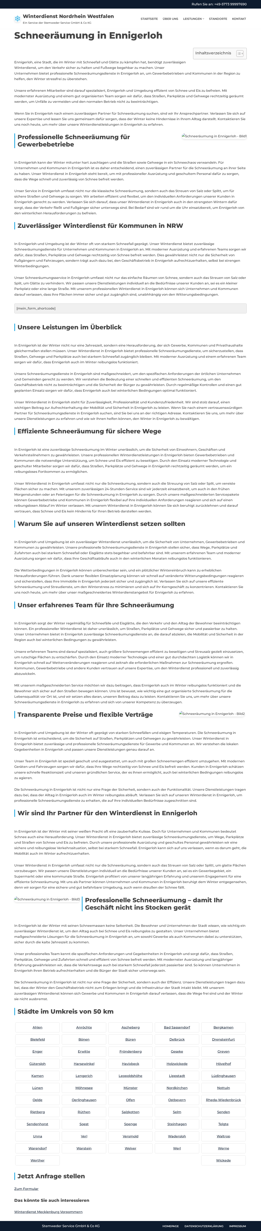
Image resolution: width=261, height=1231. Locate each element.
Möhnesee (84, 1088)
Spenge (130, 1124)
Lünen (37, 1088)
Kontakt (239, 19)
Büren (130, 1039)
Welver (130, 1148)
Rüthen (84, 1112)
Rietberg (37, 1112)
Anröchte (84, 1027)
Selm (177, 1112)
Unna (37, 1136)
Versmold (130, 1136)
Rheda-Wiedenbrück (223, 1100)
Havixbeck (130, 1064)
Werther (38, 1160)
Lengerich (84, 1076)
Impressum (237, 1226)
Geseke (177, 1051)
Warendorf (38, 1148)
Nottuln (223, 1088)
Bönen (84, 1039)
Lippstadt (177, 1076)
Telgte (223, 1124)
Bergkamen (223, 1027)
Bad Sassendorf (177, 1027)
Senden (223, 1112)
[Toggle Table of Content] (237, 53)
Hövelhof (223, 1064)
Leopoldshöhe (130, 1076)
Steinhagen (177, 1124)
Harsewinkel (84, 1064)
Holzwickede (177, 1064)
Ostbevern (177, 1100)
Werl (177, 1148)
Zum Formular (26, 1189)
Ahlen (37, 1027)
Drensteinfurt (223, 1039)
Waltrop (223, 1136)
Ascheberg (131, 1027)
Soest (84, 1124)
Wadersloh (177, 1136)
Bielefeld (37, 1039)
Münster (131, 1088)
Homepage (171, 1226)
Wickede (223, 1160)
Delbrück (177, 1039)
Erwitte (84, 1051)
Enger (37, 1051)
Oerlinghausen (84, 1100)
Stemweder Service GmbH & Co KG (71, 1226)
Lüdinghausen (223, 1076)
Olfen (130, 1100)
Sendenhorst (37, 1124)
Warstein (84, 1148)
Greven (224, 1051)
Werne (223, 1148)
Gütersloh (37, 1064)
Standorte (218, 19)
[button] (203, 18)
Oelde (37, 1100)
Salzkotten (130, 1112)
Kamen (37, 1076)
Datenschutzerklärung (204, 1226)
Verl (84, 1136)
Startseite (149, 19)
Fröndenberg (130, 1051)
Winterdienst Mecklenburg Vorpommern (48, 1212)
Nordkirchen (177, 1088)
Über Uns (170, 19)
